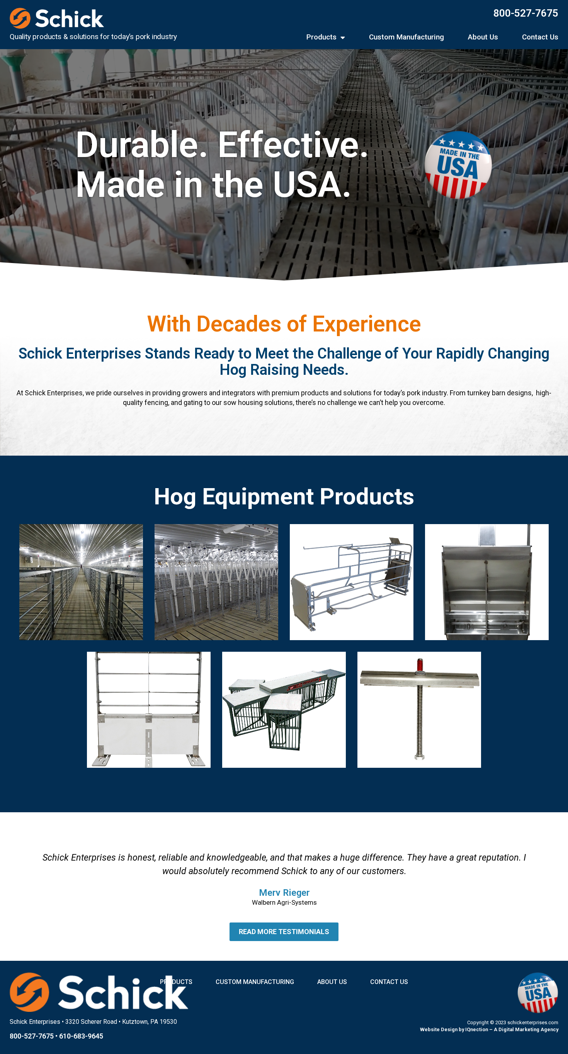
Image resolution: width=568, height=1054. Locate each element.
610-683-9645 (81, 1036)
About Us (483, 37)
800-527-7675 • (34, 1036)
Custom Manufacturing (406, 37)
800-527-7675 (525, 13)
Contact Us (540, 37)
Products (321, 37)
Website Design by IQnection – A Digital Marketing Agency (489, 1029)
